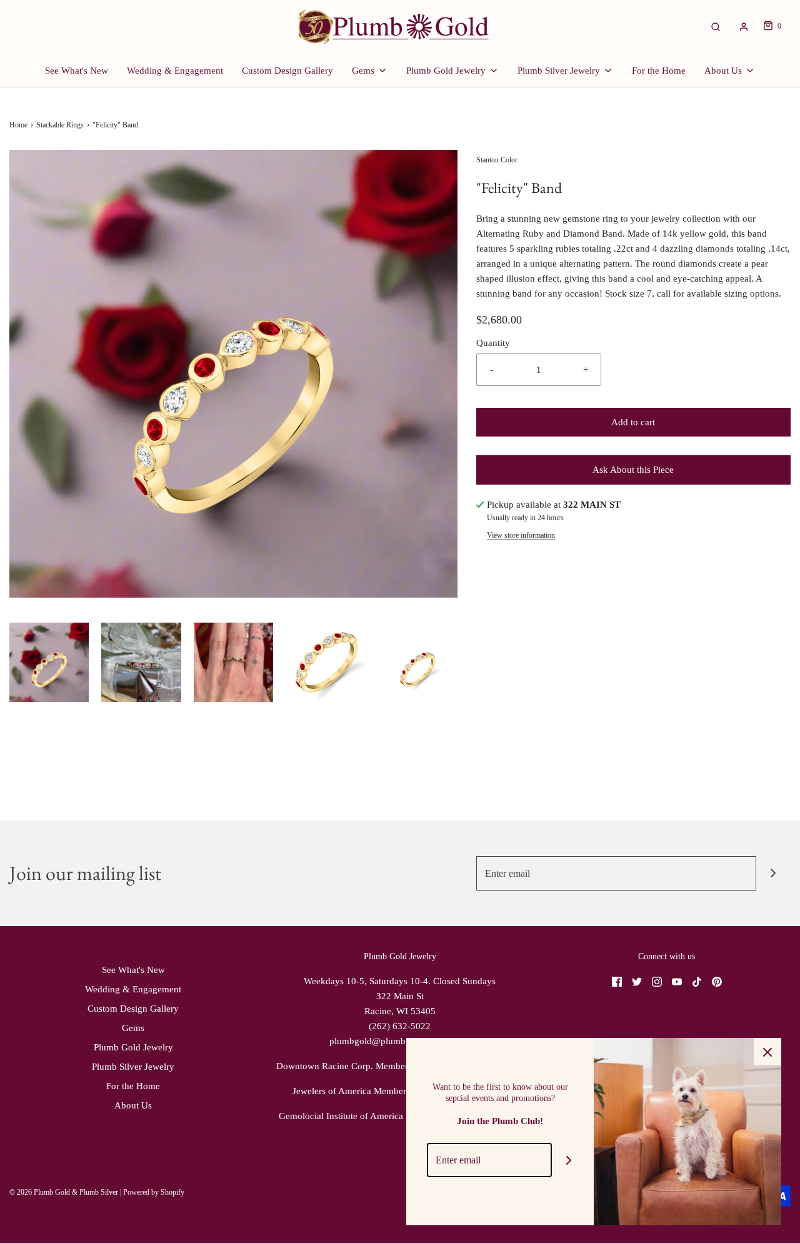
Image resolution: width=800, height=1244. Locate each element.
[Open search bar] (715, 26)
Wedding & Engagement (175, 71)
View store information (521, 535)
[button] (49, 662)
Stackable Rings (60, 125)
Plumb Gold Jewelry (133, 1047)
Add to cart (633, 422)
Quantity (493, 343)
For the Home (659, 71)
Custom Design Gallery (287, 71)
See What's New (76, 71)
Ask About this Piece (633, 470)
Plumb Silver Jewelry (133, 1067)
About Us (133, 1105)
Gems (133, 1028)
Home (18, 125)
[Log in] (743, 27)
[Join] (773, 873)
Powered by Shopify (153, 1192)
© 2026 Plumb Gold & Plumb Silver (63, 1192)
